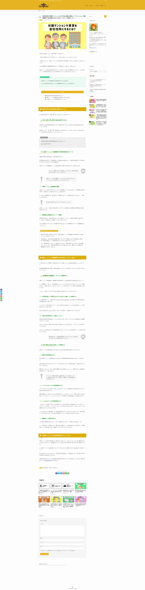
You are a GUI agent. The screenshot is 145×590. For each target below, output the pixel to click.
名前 (41, 538)
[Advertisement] (72, 574)
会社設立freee (48, 460)
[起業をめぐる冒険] (44, 5)
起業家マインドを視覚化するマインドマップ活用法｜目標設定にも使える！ (98, 85)
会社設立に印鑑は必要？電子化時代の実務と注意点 (98, 90)
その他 (41, 467)
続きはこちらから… (93, 47)
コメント (41, 524)
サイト (41, 546)
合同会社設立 (46, 467)
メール (41, 542)
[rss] (105, 0)
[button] (105, 5)
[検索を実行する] (105, 16)
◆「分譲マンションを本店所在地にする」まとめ (55, 99)
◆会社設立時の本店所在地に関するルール (54, 95)
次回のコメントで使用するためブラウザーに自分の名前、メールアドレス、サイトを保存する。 (58, 550)
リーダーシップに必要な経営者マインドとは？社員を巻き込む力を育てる (98, 80)
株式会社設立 (55, 467)
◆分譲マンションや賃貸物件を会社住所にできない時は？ (57, 97)
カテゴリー (91, 69)
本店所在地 (50, 467)
